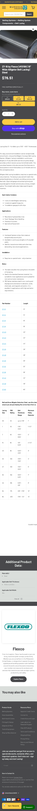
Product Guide (7, 707)
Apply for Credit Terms (28, 711)
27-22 (4, 338)
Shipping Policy (25, 735)
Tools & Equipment (8, 729)
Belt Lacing (20, 23)
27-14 (4, 315)
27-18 (4, 326)
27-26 (4, 349)
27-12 (4, 309)
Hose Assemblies (7, 715)
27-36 (4, 372)
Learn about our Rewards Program (26, 723)
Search (29, 14)
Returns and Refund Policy (27, 743)
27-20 (4, 332)
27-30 (4, 361)
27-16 (4, 321)
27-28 (4, 355)
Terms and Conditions (28, 731)
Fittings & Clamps (7, 722)
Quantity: (5, 110)
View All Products (26, 728)
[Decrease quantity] (4, 114)
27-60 (4, 389)
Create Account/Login (28, 718)
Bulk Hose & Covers (8, 718)
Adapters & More (7, 726)
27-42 (4, 378)
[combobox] (14, 14)
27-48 (4, 384)
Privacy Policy (25, 739)
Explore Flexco (18, 679)
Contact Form (18, 777)
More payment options (18, 134)
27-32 (4, 366)
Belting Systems (9, 20)
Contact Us (24, 715)
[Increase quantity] (12, 114)
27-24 (4, 343)
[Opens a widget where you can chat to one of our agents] (28, 807)
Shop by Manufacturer (9, 733)
